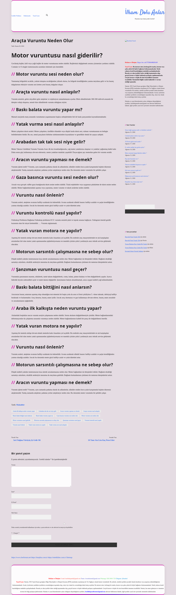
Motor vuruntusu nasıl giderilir (21, 420)
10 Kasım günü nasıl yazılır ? (133, 141)
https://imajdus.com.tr (39, 557)
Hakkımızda (27, 16)
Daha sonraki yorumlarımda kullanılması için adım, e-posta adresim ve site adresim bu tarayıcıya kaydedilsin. (42, 527)
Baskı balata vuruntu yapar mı (44, 416)
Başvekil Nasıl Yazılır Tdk (132, 237)
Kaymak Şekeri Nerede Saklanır (134, 251)
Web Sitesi (14, 513)
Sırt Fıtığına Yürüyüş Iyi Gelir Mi (26, 440)
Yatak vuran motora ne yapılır (37, 425)
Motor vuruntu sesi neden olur (90, 416)
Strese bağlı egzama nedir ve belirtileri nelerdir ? (138, 130)
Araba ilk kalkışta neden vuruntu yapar (24, 411)
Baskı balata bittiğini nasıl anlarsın (22, 416)
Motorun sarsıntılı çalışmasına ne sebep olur (46, 420)
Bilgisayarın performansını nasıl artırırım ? (137, 176)
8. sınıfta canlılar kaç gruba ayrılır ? (135, 147)
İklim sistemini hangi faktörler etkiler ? (136, 153)
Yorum (13, 465)
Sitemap (69, 557)
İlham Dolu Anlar (145, 12)
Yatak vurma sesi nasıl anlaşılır (58, 425)
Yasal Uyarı (36, 16)
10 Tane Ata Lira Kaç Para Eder (101, 440)
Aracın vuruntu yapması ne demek (69, 411)
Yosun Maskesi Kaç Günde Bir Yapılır (136, 244)
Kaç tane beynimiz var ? (132, 159)
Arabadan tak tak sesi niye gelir (47, 411)
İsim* (13, 492)
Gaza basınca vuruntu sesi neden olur (67, 416)
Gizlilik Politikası (16, 16)
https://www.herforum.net (21, 557)
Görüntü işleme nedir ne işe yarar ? (135, 136)
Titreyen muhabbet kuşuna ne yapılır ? (136, 164)
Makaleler (20, 405)
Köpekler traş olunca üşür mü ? (134, 182)
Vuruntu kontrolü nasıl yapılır (93, 420)
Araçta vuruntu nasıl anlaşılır (91, 411)
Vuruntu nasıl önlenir (19, 425)
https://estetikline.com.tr (57, 557)
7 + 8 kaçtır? (15, 533)
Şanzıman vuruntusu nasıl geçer (72, 420)
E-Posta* (14, 502)
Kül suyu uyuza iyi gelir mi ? (133, 170)
